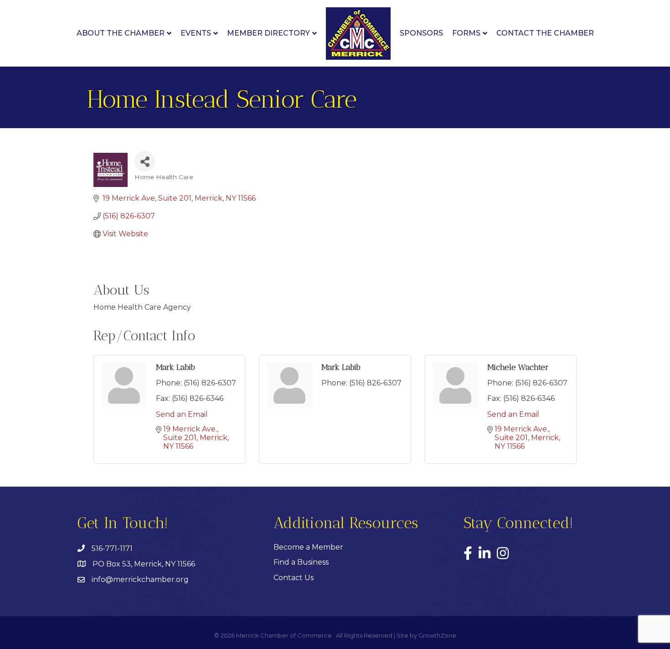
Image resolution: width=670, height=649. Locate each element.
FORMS (466, 33)
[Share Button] (144, 161)
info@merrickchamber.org (140, 579)
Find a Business (301, 562)
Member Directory (268, 33)
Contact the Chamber (545, 33)
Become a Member (308, 547)
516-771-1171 (112, 548)
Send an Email (182, 414)
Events (195, 33)
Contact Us (293, 577)
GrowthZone (437, 635)
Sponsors (421, 33)
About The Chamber (121, 33)
